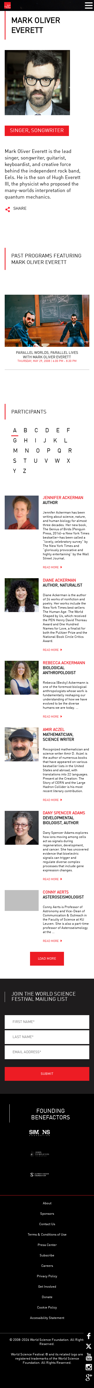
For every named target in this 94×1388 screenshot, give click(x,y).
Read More (51, 567)
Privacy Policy (47, 1276)
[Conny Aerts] (22, 900)
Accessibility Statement (47, 1318)
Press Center (47, 1245)
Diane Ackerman (62, 583)
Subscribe (47, 1255)
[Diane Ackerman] (22, 595)
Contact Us (47, 1224)
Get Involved (47, 1286)
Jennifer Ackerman (63, 500)
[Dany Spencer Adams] (22, 828)
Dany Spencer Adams (64, 818)
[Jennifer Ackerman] (22, 512)
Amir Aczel (58, 735)
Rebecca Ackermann (64, 668)
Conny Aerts (63, 895)
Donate (47, 1297)
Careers (47, 1266)
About (47, 1203)
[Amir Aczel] (22, 744)
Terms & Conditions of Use (47, 1234)
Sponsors (47, 1214)
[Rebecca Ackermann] (22, 678)
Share (20, 209)
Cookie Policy (47, 1307)
